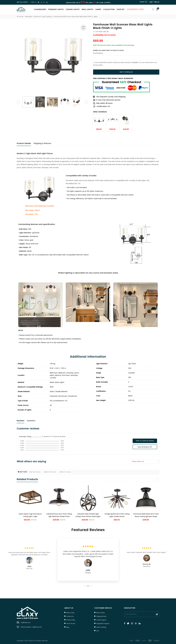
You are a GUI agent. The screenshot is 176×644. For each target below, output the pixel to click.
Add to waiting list (126, 72)
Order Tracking (101, 627)
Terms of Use (70, 624)
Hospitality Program (102, 624)
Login (151, 2)
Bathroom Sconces (65, 472)
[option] (52, 58)
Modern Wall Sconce (50, 472)
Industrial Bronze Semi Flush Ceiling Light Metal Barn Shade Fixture (30, 515)
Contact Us (70, 616)
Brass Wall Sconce (34, 472)
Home (21, 16)
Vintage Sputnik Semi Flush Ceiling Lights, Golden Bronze (88, 515)
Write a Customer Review (145, 441)
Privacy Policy (70, 620)
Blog (67, 627)
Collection (109, 9)
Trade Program (101, 620)
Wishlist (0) (143, 2)
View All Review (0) (145, 447)
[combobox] (144, 461)
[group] (30, 503)
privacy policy (98, 65)
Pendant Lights (56, 9)
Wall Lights (87, 9)
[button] (157, 479)
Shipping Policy (101, 616)
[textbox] (144, 461)
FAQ (97, 631)
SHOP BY (121, 9)
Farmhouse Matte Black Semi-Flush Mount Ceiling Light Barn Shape (117, 515)
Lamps (98, 9)
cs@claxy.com (25, 623)
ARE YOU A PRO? (22, 2)
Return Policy (100, 613)
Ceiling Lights (73, 9)
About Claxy (70, 613)
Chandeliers (40, 9)
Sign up (156, 2)
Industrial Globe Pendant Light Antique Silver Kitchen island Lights (59, 515)
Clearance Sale (135, 9)
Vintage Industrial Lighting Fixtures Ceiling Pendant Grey (146, 515)
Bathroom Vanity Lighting (43, 16)
